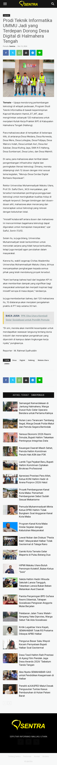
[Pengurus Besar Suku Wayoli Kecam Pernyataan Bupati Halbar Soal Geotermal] (10, 644)
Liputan (6, 15)
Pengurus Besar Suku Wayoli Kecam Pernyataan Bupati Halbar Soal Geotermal (34, 644)
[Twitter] (12, 53)
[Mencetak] (26, 53)
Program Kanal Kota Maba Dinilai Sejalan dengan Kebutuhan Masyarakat (33, 527)
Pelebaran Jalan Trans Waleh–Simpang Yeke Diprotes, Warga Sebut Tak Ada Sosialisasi (35, 616)
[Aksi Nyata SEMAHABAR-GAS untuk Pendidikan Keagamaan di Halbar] (10, 675)
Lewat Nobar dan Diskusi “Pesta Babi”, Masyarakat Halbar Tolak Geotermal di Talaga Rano (36, 541)
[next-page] (9, 703)
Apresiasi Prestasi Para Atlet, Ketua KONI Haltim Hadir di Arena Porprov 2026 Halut (35, 479)
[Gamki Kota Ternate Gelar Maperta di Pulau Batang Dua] (10, 555)
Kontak (37, 756)
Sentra (12, 46)
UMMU (7, 364)
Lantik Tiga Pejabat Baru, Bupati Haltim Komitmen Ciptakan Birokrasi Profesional (36, 465)
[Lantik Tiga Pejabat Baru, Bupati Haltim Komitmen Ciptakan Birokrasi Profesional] (10, 465)
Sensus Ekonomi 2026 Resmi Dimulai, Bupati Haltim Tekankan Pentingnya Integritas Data (36, 437)
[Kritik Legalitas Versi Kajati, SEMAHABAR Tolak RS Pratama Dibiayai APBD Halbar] (10, 631)
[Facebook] (6, 53)
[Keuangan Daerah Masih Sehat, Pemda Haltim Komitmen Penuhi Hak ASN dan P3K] (10, 451)
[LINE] (39, 53)
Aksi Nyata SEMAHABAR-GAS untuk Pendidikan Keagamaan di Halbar (36, 675)
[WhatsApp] (19, 53)
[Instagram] (28, 741)
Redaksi (46, 756)
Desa (14, 360)
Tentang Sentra (14, 756)
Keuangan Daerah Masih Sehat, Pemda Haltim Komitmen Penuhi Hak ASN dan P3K (36, 451)
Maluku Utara (43, 360)
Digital (22, 360)
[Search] (53, 4)
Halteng (31, 360)
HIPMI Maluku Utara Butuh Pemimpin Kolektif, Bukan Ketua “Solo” (36, 568)
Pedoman (27, 756)
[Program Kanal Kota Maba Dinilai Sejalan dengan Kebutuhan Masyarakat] (10, 527)
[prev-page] (5, 703)
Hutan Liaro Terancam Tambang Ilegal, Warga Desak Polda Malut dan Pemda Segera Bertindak (36, 423)
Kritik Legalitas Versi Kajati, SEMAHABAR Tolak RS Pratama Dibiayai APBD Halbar (36, 630)
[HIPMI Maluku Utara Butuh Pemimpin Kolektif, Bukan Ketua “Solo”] (10, 569)
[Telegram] (33, 53)
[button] (5, 4)
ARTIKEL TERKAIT (21, 395)
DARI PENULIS (37, 395)
